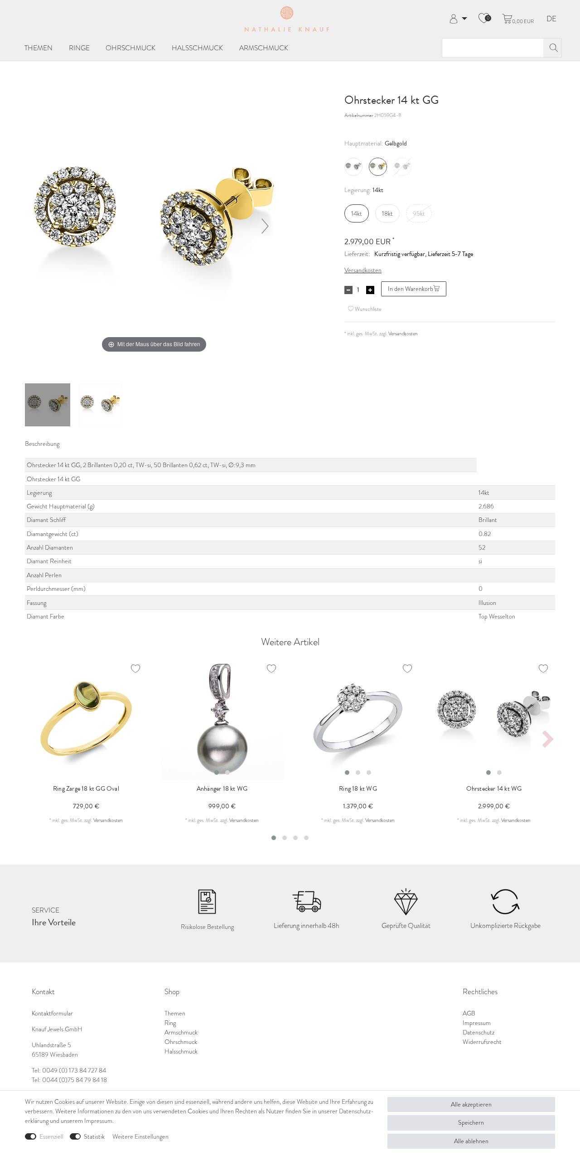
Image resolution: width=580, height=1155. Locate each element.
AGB (469, 1013)
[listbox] (222, 718)
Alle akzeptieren (471, 1104)
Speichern (471, 1122)
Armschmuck (263, 48)
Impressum (477, 1023)
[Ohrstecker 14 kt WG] (47, 406)
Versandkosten (363, 270)
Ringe (79, 48)
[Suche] (552, 48)
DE (551, 19)
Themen (38, 48)
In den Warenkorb (410, 289)
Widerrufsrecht (482, 1042)
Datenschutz (478, 1032)
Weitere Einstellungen (140, 1136)
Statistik (94, 1136)
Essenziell (51, 1136)
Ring (170, 1023)
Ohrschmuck (130, 48)
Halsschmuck (197, 48)
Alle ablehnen (471, 1141)
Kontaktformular (52, 1013)
